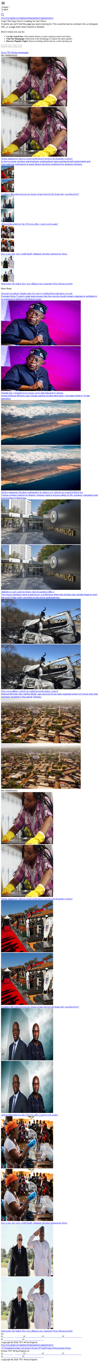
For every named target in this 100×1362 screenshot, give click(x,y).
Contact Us (18, 1348)
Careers (27, 1348)
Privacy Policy (51, 1348)
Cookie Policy (64, 1348)
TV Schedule (7, 1348)
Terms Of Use (38, 1348)
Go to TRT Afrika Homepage (14, 52)
